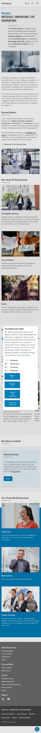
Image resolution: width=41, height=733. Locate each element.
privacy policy (25, 355)
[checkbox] (6, 360)
